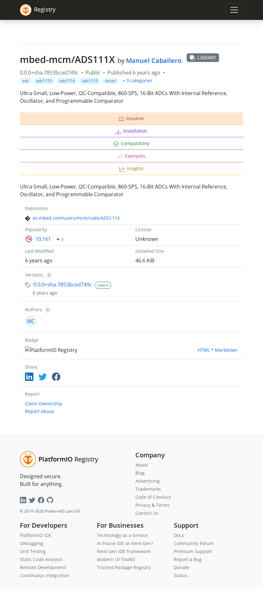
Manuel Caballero (154, 60)
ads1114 (67, 81)
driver (110, 81)
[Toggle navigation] (234, 10)
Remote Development (43, 567)
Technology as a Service (122, 535)
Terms (163, 505)
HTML (204, 350)
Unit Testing (33, 551)
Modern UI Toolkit (116, 559)
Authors (33, 309)
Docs (179, 535)
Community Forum (194, 543)
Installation (135, 131)
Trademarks (148, 489)
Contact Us (146, 513)
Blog (140, 473)
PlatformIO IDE (35, 535)
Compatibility (135, 143)
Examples (135, 156)
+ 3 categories (137, 80)
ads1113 (44, 81)
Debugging (31, 543)
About (141, 465)
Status (180, 575)
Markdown (226, 350)
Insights (135, 168)
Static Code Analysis (41, 559)
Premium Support (193, 551)
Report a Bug (188, 559)
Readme (135, 118)
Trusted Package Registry (124, 567)
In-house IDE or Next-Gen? (125, 543)
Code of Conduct (153, 497)
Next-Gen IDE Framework (123, 551)
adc (25, 81)
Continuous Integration (45, 575)
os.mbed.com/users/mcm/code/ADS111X (76, 218)
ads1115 (90, 81)
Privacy (142, 505)
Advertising (147, 481)
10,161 (43, 238)
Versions (34, 275)
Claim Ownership (43, 403)
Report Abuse (39, 411)
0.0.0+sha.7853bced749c (62, 284)
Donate (181, 567)
